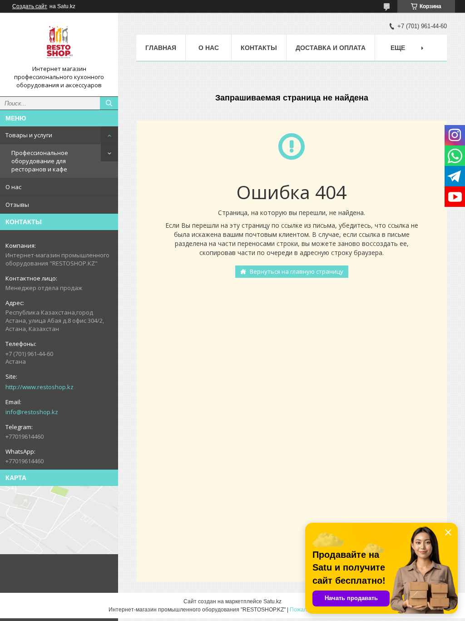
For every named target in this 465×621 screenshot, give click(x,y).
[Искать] (109, 103)
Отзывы (17, 204)
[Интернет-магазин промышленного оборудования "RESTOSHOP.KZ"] (59, 42)
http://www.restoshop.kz (39, 387)
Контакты (259, 47)
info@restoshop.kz (31, 412)
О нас (13, 187)
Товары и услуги (28, 135)
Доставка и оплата (331, 47)
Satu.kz (272, 601)
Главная (160, 47)
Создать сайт (29, 6)
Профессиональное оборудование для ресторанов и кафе (39, 161)
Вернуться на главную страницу (296, 271)
